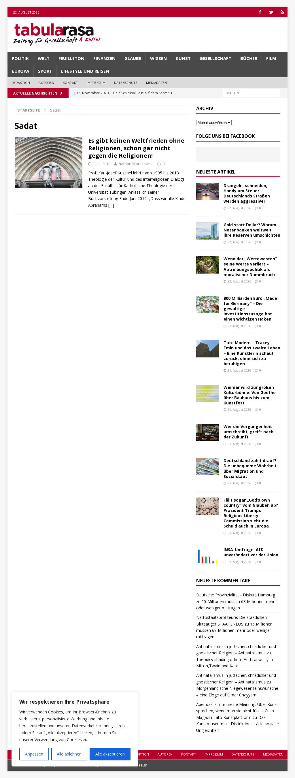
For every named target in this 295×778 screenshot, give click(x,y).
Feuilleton (71, 58)
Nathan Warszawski (136, 163)
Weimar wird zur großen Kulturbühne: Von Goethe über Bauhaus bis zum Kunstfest (250, 395)
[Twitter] (271, 12)
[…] (111, 205)
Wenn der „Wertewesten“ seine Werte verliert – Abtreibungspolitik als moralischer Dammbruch (250, 266)
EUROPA (20, 71)
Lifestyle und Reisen (85, 71)
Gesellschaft (215, 58)
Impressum (96, 82)
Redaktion (21, 82)
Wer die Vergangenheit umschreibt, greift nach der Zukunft (248, 432)
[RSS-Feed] (282, 12)
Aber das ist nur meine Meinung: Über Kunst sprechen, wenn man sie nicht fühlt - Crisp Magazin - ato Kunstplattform (237, 711)
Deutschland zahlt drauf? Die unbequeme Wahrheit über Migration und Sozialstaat (250, 468)
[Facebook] (260, 12)
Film (271, 58)
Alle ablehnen (69, 754)
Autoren (46, 82)
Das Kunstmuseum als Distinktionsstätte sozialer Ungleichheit (237, 724)
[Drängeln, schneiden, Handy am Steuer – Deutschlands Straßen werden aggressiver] (207, 191)
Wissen (158, 58)
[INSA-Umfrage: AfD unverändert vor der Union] (207, 555)
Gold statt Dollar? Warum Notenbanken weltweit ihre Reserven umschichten (252, 230)
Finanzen (104, 58)
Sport (45, 71)
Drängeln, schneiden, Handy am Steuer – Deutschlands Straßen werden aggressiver (247, 193)
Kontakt (70, 82)
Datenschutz (125, 82)
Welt (44, 58)
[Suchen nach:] (251, 92)
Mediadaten (156, 82)
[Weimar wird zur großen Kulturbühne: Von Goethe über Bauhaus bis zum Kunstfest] (207, 393)
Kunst (183, 58)
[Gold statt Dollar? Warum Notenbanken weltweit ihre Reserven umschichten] (207, 231)
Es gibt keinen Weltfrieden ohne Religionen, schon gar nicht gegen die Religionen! (136, 148)
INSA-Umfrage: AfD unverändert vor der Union (251, 552)
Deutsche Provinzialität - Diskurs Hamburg (235, 595)
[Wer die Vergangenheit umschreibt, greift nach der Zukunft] (207, 432)
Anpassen (34, 754)
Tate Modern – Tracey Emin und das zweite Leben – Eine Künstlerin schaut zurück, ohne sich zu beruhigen (252, 353)
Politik (20, 58)
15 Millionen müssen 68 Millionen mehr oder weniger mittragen (234, 630)
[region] (75, 729)
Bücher (248, 58)
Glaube (132, 58)
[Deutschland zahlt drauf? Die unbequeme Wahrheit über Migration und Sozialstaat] (207, 466)
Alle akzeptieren (110, 754)
